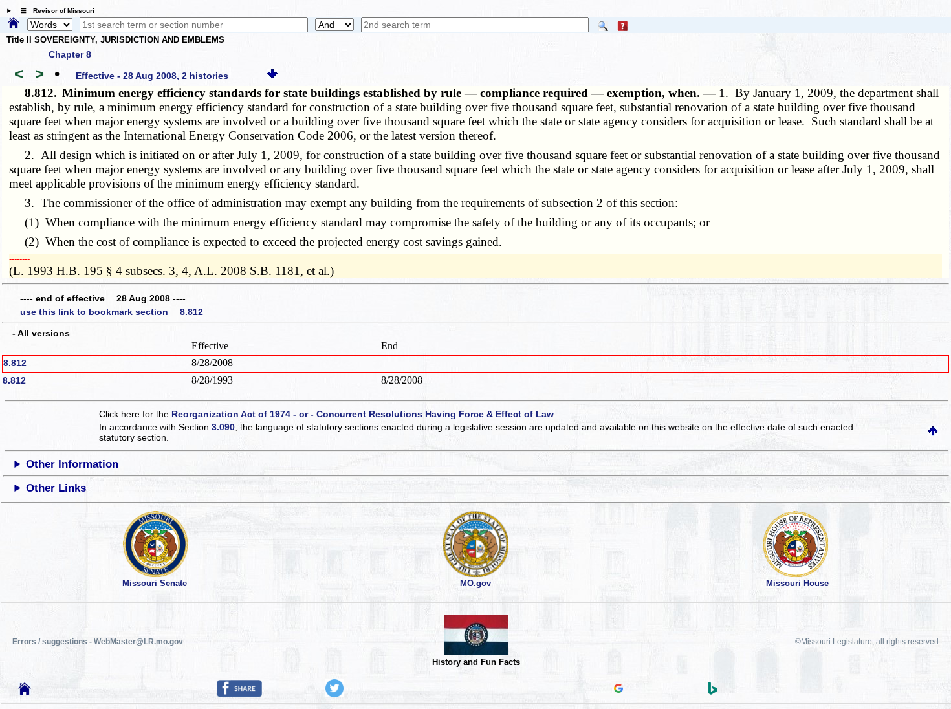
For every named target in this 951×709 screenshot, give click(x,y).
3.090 (223, 427)
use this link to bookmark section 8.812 (111, 312)
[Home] (13, 23)
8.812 (15, 363)
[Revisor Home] (24, 691)
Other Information (72, 464)
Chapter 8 (70, 54)
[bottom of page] (272, 76)
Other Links (56, 488)
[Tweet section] (334, 694)
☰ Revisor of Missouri (54, 10)
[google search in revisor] (618, 689)
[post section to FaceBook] (239, 694)
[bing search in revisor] (712, 691)
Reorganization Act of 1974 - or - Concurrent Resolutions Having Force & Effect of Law (362, 414)
